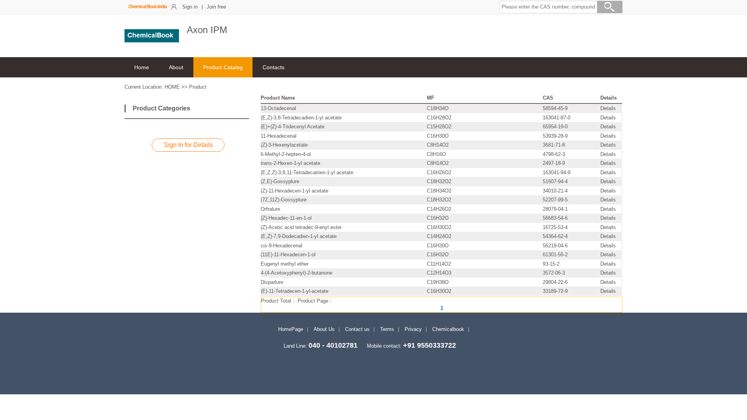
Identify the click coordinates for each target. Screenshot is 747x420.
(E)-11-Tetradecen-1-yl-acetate (294, 291)
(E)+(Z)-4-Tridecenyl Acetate (292, 127)
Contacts (273, 67)
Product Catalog (223, 67)
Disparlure (272, 282)
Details (608, 108)
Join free (216, 7)
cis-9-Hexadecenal (281, 245)
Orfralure (270, 209)
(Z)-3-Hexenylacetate (284, 145)
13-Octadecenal (278, 108)
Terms (387, 329)
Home (141, 67)
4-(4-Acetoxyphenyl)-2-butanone (296, 273)
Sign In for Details (188, 145)
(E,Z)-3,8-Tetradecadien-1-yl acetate (301, 118)
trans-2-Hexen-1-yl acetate (290, 163)
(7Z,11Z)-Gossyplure (284, 200)
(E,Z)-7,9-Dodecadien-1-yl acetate (299, 236)
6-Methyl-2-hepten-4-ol (286, 154)
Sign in (190, 7)
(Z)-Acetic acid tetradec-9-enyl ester (301, 227)
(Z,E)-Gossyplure (280, 181)
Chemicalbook (448, 329)
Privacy (413, 329)
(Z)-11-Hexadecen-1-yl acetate (294, 191)
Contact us (357, 329)
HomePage (290, 329)
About (176, 67)
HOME (172, 87)
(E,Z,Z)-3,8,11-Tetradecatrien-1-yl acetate (307, 172)
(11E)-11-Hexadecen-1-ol (288, 254)
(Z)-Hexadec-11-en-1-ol (286, 218)
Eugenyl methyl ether (285, 264)
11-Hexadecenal (278, 136)
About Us (324, 329)
